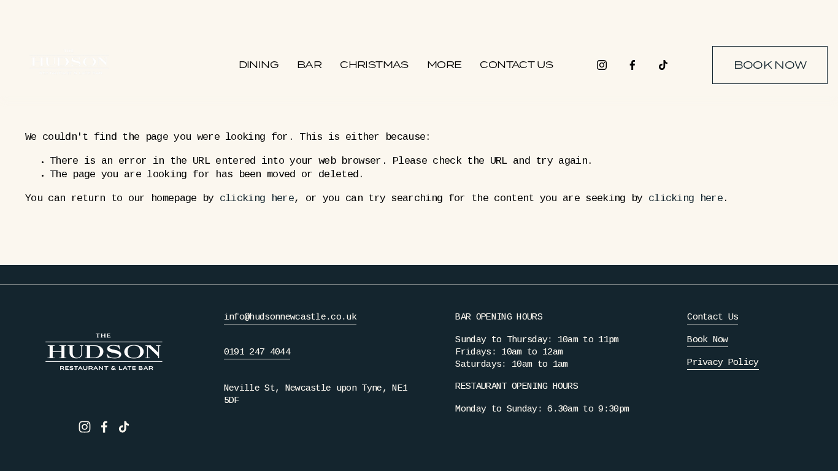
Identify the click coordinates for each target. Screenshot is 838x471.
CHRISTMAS (374, 65)
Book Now (707, 340)
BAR (309, 65)
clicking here (257, 199)
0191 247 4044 (257, 352)
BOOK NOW (770, 65)
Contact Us (712, 317)
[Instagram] (602, 65)
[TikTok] (663, 65)
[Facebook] (632, 65)
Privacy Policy (722, 363)
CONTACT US (516, 65)
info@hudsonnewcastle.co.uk (290, 317)
